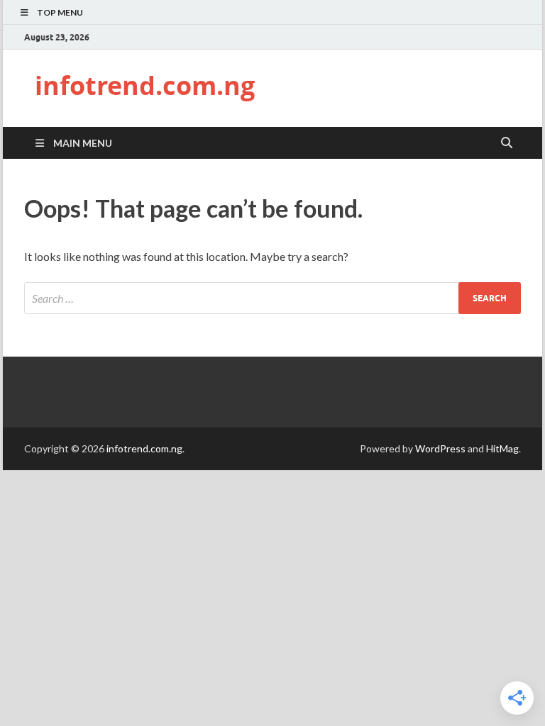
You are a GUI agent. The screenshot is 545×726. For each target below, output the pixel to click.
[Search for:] (272, 298)
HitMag (502, 448)
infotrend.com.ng (145, 85)
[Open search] (506, 143)
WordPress (440, 448)
